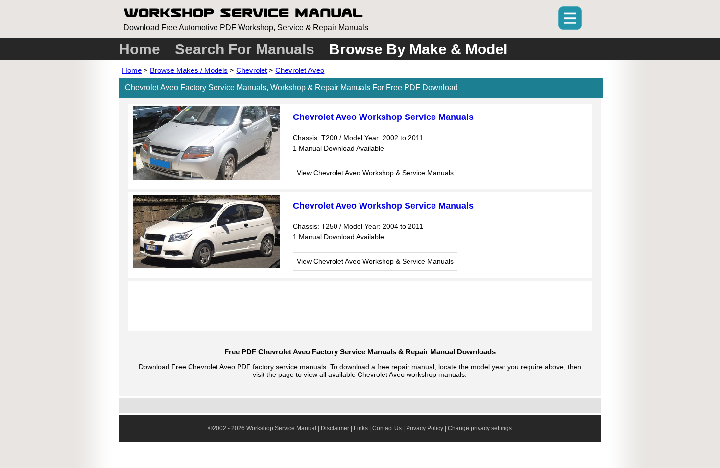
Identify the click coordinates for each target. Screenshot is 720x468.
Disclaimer (335, 428)
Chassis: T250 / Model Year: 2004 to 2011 (358, 226)
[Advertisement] (360, 305)
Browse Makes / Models (189, 70)
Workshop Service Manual (243, 13)
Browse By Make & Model (418, 49)
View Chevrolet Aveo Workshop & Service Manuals (375, 173)
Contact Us (387, 428)
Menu (570, 18)
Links (361, 428)
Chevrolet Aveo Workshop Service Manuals (383, 117)
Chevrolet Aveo (299, 70)
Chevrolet (251, 70)
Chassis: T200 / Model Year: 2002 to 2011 (358, 137)
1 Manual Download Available (338, 148)
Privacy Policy (424, 428)
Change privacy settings (480, 428)
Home (139, 49)
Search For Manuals (244, 49)
